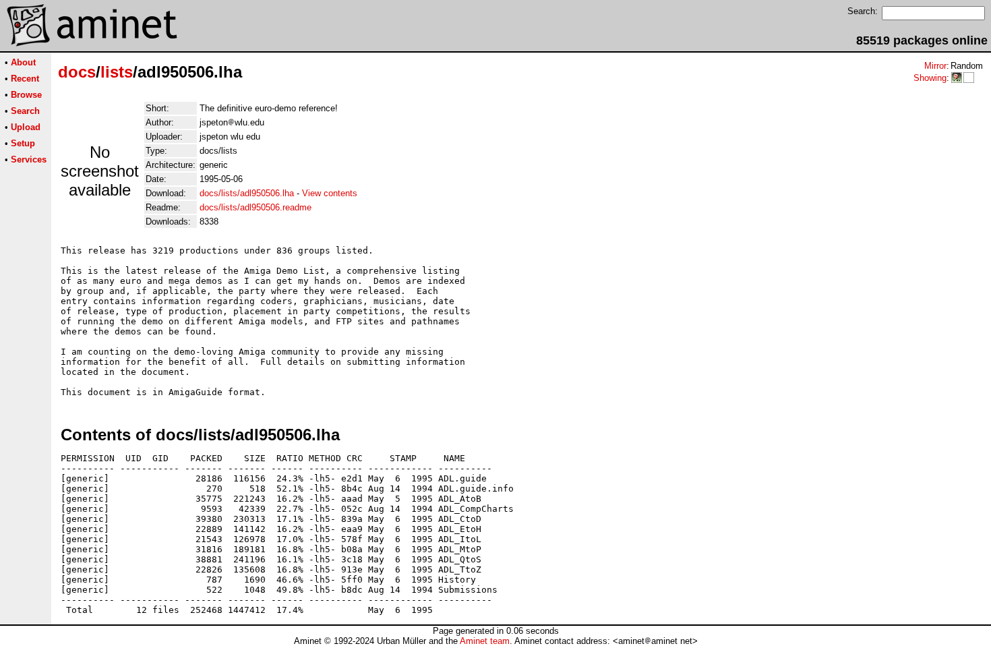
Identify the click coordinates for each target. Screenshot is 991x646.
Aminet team (485, 641)
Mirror (935, 66)
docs (77, 72)
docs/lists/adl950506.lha (247, 193)
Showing (930, 78)
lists (116, 72)
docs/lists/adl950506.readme (255, 207)
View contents (329, 193)
